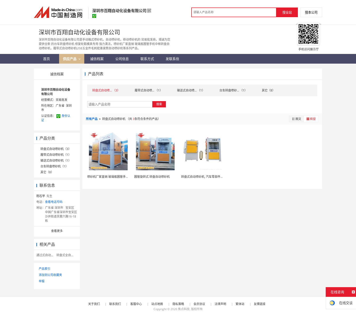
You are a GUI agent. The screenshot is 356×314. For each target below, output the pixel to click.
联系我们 (115, 304)
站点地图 (157, 304)
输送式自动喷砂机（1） (55, 160)
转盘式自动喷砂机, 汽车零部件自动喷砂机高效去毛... (215, 177)
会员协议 (199, 304)
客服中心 (136, 304)
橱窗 (313, 119)
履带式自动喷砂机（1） (55, 155)
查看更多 (57, 231)
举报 (42, 281)
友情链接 (259, 304)
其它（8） (47, 172)
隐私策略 (178, 304)
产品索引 (44, 269)
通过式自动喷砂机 (48, 255)
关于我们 (94, 304)
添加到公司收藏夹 (50, 275)
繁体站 (240, 304)
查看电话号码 (53, 202)
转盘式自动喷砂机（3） (55, 149)
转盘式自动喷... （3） (106, 90)
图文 (298, 119)
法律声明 (220, 304)
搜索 (159, 104)
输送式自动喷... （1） (191, 90)
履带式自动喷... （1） (149, 90)
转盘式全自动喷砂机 (69, 255)
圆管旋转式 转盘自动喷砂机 (152, 177)
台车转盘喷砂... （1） (233, 90)
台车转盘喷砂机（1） (54, 166)
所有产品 (92, 119)
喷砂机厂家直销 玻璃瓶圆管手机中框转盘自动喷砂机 (121, 177)
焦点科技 (184, 309)
